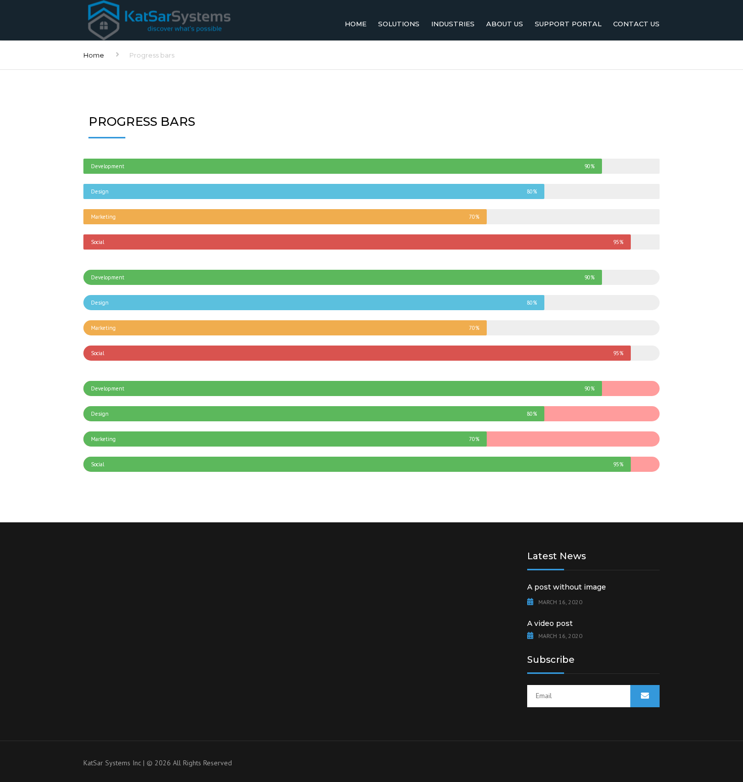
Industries (453, 24)
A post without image (566, 587)
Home (355, 24)
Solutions (399, 24)
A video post (550, 623)
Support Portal (568, 24)
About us (504, 24)
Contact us (636, 24)
